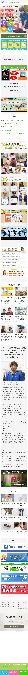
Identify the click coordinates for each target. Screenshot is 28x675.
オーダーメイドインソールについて (15, 133)
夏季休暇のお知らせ (12, 123)
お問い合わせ (14, 626)
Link (25, 621)
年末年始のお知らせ (12, 130)
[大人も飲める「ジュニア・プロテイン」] (14, 110)
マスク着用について (12, 127)
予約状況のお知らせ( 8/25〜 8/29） (15, 120)
